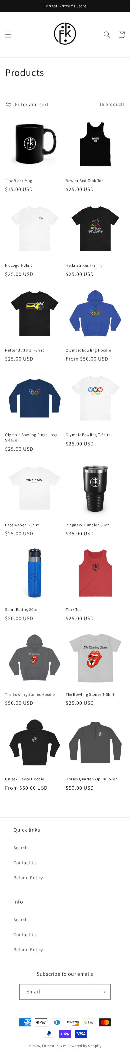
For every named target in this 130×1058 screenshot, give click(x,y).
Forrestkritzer (54, 1045)
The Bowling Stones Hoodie (30, 694)
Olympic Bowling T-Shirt (88, 434)
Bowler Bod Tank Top (85, 180)
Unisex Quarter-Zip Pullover (91, 778)
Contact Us (25, 863)
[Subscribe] (103, 992)
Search (20, 848)
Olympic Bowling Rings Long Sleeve (31, 437)
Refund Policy (28, 878)
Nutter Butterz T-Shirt (24, 350)
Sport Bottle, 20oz (21, 609)
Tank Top (74, 609)
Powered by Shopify (84, 1045)
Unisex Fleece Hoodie (24, 778)
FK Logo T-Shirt (18, 265)
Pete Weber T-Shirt (22, 524)
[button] (8, 34)
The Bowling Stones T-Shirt (90, 694)
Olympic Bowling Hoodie (88, 350)
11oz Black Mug (18, 180)
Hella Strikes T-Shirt (84, 265)
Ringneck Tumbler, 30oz (87, 524)
